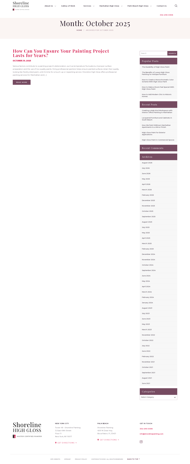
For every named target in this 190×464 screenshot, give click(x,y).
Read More (21, 82)
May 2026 (146, 179)
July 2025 (145, 227)
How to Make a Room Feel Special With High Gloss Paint (158, 88)
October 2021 (147, 367)
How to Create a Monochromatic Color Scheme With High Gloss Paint (158, 81)
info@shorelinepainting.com (151, 434)
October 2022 (147, 340)
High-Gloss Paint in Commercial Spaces (158, 140)
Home (79, 30)
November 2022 (148, 335)
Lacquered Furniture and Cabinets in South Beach (157, 119)
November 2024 (148, 260)
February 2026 (148, 195)
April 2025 (146, 238)
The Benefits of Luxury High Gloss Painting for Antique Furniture (156, 73)
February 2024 (148, 297)
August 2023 (147, 308)
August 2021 (147, 378)
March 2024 (147, 292)
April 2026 (146, 184)
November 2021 (148, 362)
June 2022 (146, 351)
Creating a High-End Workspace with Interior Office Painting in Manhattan (157, 111)
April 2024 (146, 287)
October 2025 (147, 211)
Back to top (133, 459)
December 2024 (148, 254)
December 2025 (148, 200)
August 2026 (147, 163)
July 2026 (146, 168)
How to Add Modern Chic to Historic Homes (157, 95)
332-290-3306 (166, 15)
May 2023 (146, 324)
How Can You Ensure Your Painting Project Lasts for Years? (61, 53)
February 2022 (148, 356)
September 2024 (149, 270)
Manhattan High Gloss (109, 6)
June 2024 (146, 276)
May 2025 (146, 233)
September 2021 (148, 373)
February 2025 (148, 249)
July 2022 (146, 346)
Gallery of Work (68, 6)
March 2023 (147, 330)
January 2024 (147, 303)
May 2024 (146, 281)
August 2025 (147, 222)
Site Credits (55, 459)
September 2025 (148, 217)
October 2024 (147, 265)
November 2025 (148, 206)
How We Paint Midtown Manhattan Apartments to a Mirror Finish (156, 126)
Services (87, 6)
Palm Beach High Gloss (138, 6)
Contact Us (161, 6)
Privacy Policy (81, 459)
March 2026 (147, 190)
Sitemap (67, 459)
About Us (49, 6)
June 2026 (146, 174)
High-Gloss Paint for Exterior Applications (153, 134)
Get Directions (66, 443)
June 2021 (146, 383)
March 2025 (147, 243)
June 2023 (146, 319)
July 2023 (146, 313)
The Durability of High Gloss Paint (155, 67)
